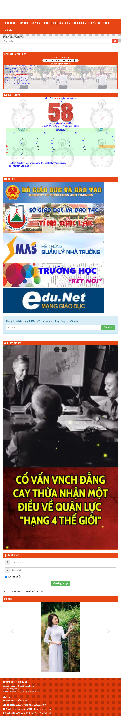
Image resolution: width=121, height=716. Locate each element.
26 (60, 150)
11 (45, 143)
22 (107, 146)
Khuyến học (94, 23)
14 (91, 143)
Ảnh (10, 599)
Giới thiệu (10, 23)
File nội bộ (78, 23)
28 (91, 150)
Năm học (64, 23)
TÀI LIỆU (46, 23)
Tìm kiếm (108, 327)
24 (29, 150)
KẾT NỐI (11, 179)
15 (107, 143)
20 (76, 146)
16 (14, 146)
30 (14, 154)
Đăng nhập (13, 555)
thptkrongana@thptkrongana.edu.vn (33, 694)
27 (76, 150)
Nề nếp (8, 31)
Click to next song (60, 57)
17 (29, 146)
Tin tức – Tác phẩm (30, 23)
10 (29, 143)
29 (107, 150)
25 (45, 150)
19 (60, 146)
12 (60, 143)
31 (29, 154)
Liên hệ (107, 23)
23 (14, 150)
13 (76, 143)
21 (91, 146)
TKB (54, 23)
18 (45, 146)
